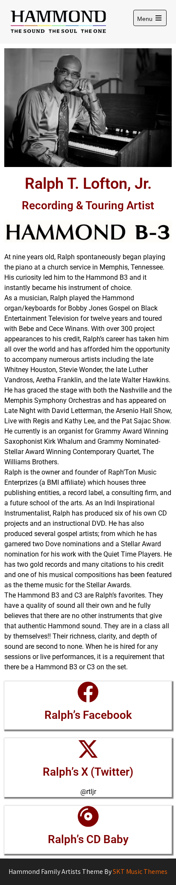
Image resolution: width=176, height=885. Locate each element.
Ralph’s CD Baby (88, 839)
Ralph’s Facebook (88, 715)
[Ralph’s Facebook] (88, 692)
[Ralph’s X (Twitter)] (88, 748)
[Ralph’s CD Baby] (88, 816)
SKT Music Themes (140, 871)
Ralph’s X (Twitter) (88, 771)
